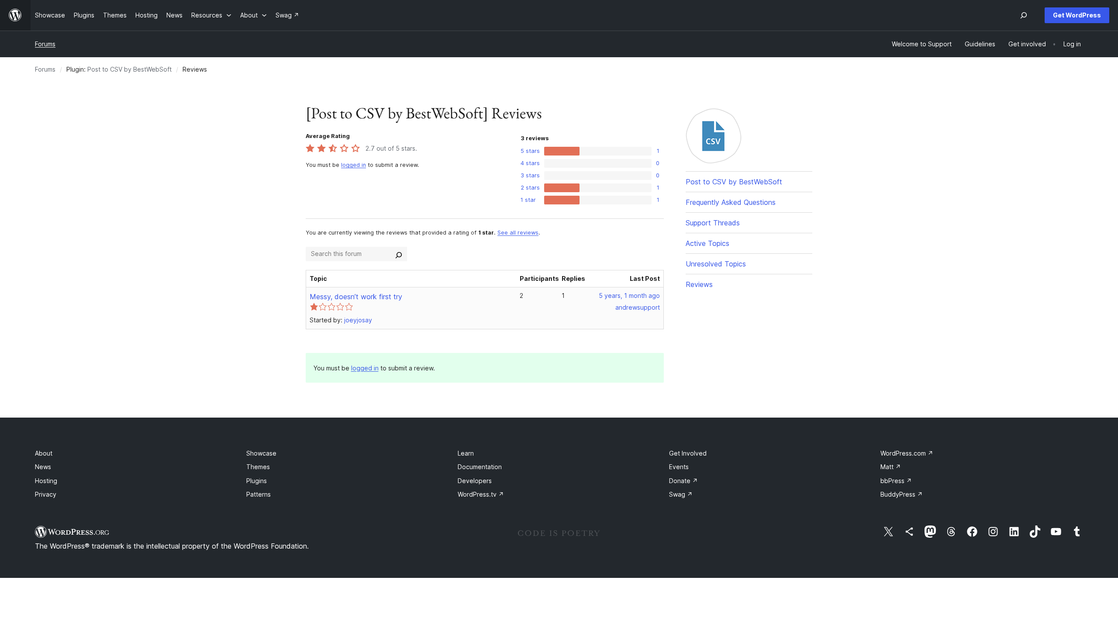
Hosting (46, 480)
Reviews (699, 284)
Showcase (261, 453)
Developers (475, 480)
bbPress (896, 480)
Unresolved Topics (716, 263)
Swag (681, 494)
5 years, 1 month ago (629, 295)
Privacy (45, 494)
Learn (466, 453)
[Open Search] (1023, 15)
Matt (890, 466)
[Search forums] (398, 254)
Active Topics (707, 243)
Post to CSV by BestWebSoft (129, 69)
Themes (258, 466)
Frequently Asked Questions (731, 202)
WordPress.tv (481, 494)
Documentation (480, 466)
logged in (353, 165)
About (43, 453)
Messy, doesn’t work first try (356, 296)
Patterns (258, 494)
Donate (683, 480)
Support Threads (713, 222)
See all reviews (517, 232)
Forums (45, 44)
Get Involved (688, 453)
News (43, 466)
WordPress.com (906, 453)
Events (679, 466)
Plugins (256, 480)
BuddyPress (901, 494)
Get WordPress (1077, 15)
